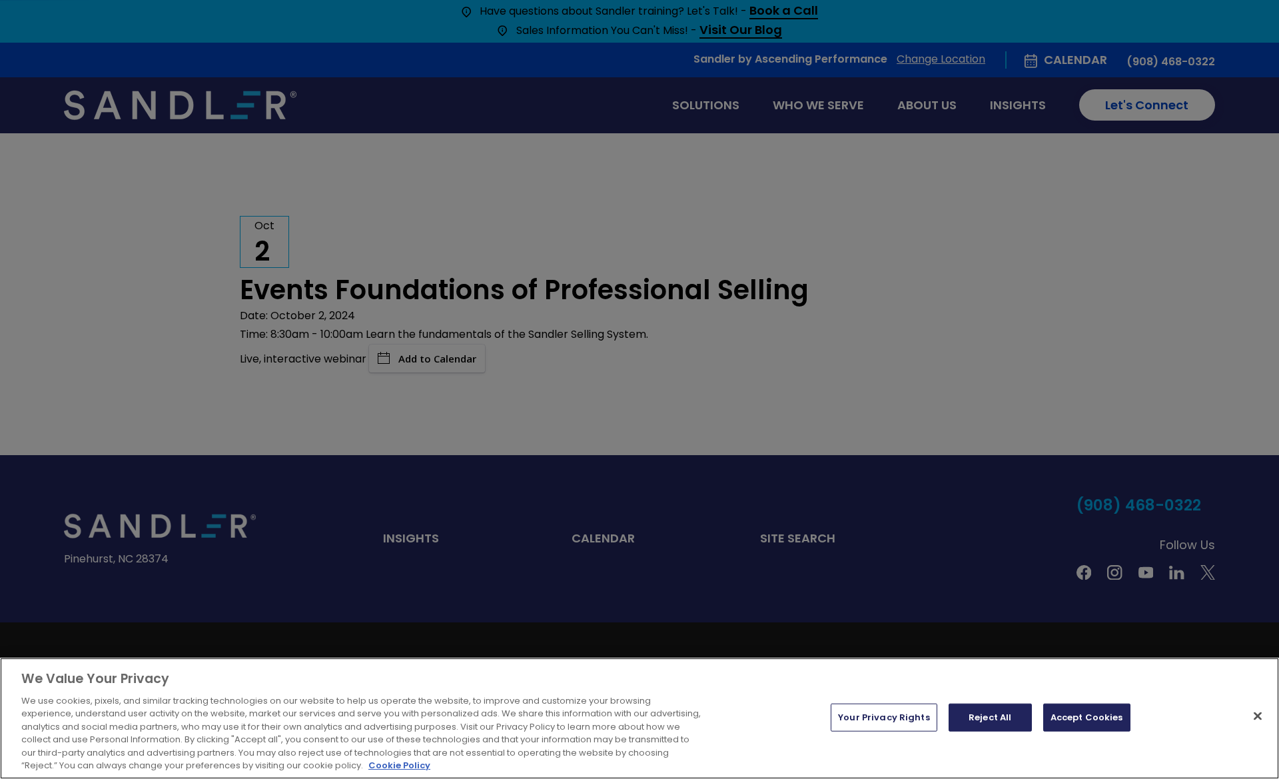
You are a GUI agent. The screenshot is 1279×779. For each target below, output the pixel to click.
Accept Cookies (1087, 717)
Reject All (990, 717)
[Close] (1257, 715)
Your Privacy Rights (883, 717)
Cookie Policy (399, 765)
